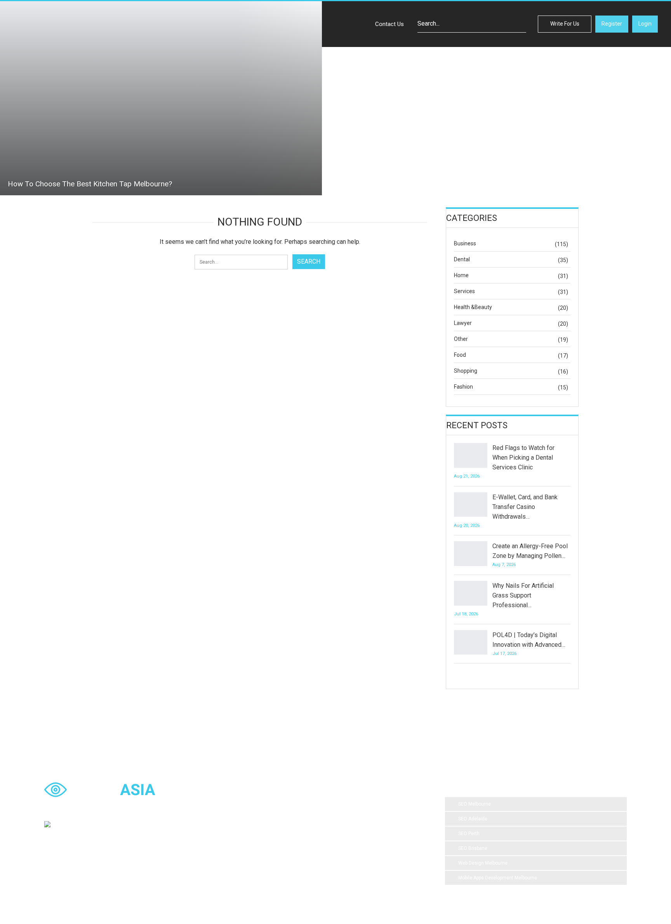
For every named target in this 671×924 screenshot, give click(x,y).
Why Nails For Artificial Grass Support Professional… (523, 595)
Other (461, 339)
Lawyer (463, 323)
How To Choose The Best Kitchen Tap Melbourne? (90, 183)
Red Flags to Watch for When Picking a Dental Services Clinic (523, 457)
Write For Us (564, 24)
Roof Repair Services (273, 851)
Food (460, 355)
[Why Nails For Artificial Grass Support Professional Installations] (470, 593)
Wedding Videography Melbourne (286, 836)
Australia (396, 820)
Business (465, 243)
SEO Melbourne (474, 804)
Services (464, 291)
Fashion (463, 387)
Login (645, 24)
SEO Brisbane (472, 848)
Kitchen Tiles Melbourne (334, 851)
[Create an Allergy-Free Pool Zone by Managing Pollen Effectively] (470, 553)
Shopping (465, 371)
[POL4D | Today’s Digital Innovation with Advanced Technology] (470, 642)
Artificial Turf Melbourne (276, 805)
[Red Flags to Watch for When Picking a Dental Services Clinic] (470, 455)
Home (461, 275)
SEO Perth (469, 833)
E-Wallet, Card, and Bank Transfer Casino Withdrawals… (525, 506)
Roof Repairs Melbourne (276, 867)
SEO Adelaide (472, 819)
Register (611, 24)
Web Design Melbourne (483, 863)
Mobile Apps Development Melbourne (497, 878)
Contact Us (389, 24)
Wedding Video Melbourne (342, 805)
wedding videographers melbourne (371, 836)
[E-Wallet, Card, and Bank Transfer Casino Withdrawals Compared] (470, 504)
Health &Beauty (473, 307)
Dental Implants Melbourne (279, 820)
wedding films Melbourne (347, 820)
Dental (462, 259)
